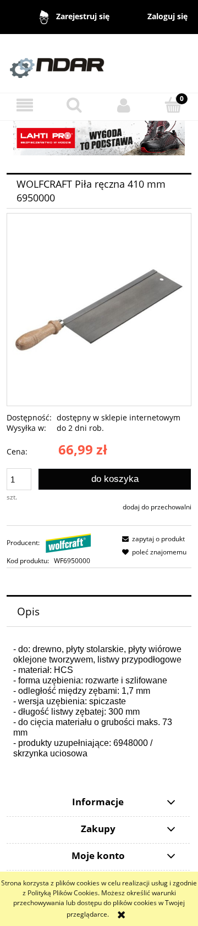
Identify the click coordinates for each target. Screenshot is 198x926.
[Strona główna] (99, 63)
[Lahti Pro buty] (99, 137)
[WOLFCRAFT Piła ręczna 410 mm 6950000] (99, 309)
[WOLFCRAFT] (68, 542)
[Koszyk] (173, 104)
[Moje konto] (123, 105)
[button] (25, 105)
